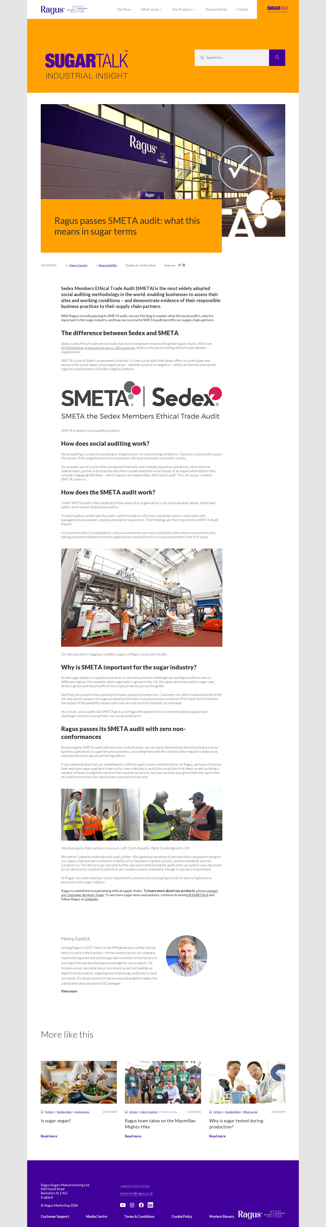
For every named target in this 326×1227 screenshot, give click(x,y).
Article (49, 1111)
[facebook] (141, 1205)
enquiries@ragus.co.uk (136, 1193)
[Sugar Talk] (86, 70)
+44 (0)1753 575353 (135, 1186)
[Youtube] (123, 1205)
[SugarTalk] (278, 9)
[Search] (277, 58)
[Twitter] (132, 1205)
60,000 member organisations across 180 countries (98, 348)
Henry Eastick (78, 265)
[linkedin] (150, 1205)
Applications (82, 1111)
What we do (250, 1111)
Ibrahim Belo (64, 1111)
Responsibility (108, 265)
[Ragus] (51, 10)
